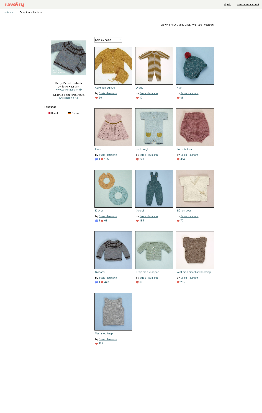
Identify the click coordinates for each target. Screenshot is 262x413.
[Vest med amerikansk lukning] (195, 250)
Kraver (99, 210)
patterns (8, 12)
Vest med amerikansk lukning (194, 271)
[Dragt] (154, 66)
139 (100, 343)
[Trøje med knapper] (154, 250)
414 (182, 159)
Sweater (100, 271)
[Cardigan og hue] (113, 66)
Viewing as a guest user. (187, 24)
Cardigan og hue (105, 87)
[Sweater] (113, 250)
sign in (227, 4)
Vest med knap (104, 333)
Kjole (98, 149)
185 (141, 220)
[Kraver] (113, 189)
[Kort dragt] (154, 127)
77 (182, 220)
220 (141, 159)
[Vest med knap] (113, 312)
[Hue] (195, 66)
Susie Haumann (108, 93)
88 (182, 97)
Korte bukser (184, 149)
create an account (248, 4)
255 (182, 281)
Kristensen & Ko (68, 97)
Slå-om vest (184, 210)
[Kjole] (113, 127)
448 (106, 281)
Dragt (139, 87)
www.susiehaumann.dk (68, 89)
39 (141, 281)
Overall (140, 210)
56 (100, 97)
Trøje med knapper (147, 271)
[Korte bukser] (195, 127)
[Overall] (154, 189)
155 (106, 159)
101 (141, 97)
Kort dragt (142, 149)
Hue (179, 87)
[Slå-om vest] (195, 189)
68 (105, 220)
